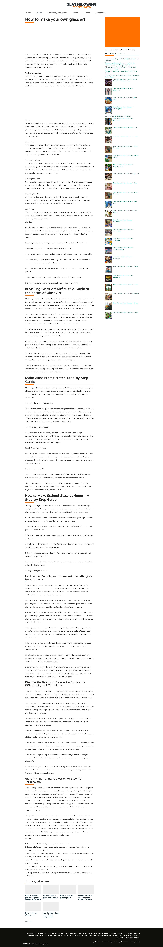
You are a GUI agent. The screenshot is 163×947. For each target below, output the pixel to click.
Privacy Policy (135, 942)
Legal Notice (95, 942)
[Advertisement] (59, 39)
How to (39, 13)
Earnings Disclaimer (121, 942)
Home (28, 13)
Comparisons (100, 13)
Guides (87, 13)
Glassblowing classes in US (57, 13)
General (76, 13)
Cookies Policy (107, 942)
